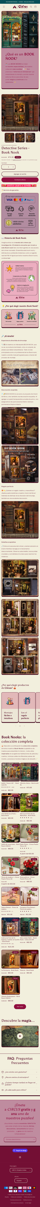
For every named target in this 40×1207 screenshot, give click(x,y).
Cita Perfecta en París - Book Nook (9, 814)
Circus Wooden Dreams (18, 1194)
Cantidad (4, 163)
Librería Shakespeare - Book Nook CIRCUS (10, 997)
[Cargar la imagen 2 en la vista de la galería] (20, 137)
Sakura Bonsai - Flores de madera (9, 908)
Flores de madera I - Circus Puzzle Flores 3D (10, 878)
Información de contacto (17, 1202)
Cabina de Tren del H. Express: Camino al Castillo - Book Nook (10, 939)
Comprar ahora (20, 180)
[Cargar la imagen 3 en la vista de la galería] (30, 137)
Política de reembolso (16, 1197)
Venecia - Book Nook (27, 970)
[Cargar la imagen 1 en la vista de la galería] (9, 137)
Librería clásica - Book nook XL (29, 784)
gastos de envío (17, 159)
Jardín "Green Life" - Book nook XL (10, 784)
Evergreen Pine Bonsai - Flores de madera (28, 908)
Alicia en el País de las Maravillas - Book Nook (27, 814)
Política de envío (27, 1200)
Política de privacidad (29, 1197)
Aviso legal (28, 1202)
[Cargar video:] (20, 1036)
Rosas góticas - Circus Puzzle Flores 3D (27, 878)
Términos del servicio (15, 1200)
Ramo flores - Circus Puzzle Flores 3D (29, 845)
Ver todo (20, 1006)
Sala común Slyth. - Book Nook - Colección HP (28, 939)
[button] (4, 7)
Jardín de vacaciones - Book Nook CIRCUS (10, 845)
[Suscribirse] (34, 1139)
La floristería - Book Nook (9, 970)
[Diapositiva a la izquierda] (2, 138)
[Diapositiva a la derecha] (38, 138)
